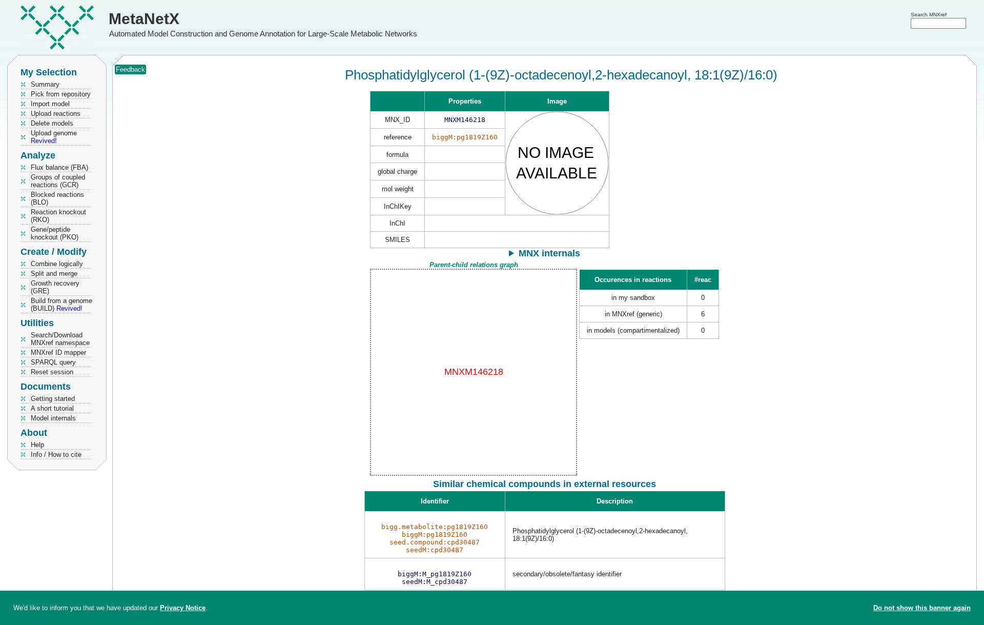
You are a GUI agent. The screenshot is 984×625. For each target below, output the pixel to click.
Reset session (52, 372)
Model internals (53, 418)
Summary (45, 84)
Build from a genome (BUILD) (61, 304)
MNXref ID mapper (58, 352)
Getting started (53, 398)
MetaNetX (144, 18)
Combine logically (57, 264)
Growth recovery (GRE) (55, 287)
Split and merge (54, 273)
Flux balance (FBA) (59, 167)
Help (37, 445)
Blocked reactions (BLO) (57, 198)
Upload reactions (55, 113)
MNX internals (549, 253)
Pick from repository (61, 94)
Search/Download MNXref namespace (60, 339)
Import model (50, 104)
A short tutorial (52, 408)
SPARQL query (53, 362)
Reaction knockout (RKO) (58, 216)
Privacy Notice (183, 608)
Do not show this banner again (922, 608)
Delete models (52, 123)
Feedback (130, 69)
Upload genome (54, 137)
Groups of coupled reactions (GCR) (58, 181)
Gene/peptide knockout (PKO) (54, 233)
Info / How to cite (56, 454)
